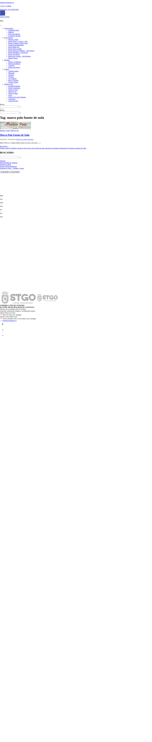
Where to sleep (13, 90)
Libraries (11, 75)
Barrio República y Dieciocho (18, 52)
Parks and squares (14, 34)
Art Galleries (12, 78)
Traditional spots (13, 30)
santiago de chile (80, 148)
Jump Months (5, 172)
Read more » (4, 146)
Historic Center (13, 39)
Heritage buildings (14, 64)
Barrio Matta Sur (13, 47)
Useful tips (11, 99)
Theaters (11, 77)
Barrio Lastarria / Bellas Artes (18, 43)
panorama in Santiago (52, 148)
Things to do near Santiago (17, 97)
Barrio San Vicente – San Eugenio (19, 56)
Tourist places (8, 28)
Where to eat (12, 91)
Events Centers (13, 82)
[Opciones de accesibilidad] (2, 12)
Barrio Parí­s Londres (15, 49)
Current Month (15, 172)
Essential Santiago (14, 86)
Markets (11, 32)
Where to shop (13, 93)
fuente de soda (22, 148)
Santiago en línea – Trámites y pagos (12, 168)
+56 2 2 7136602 (5, 6)
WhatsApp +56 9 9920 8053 (9, 9)
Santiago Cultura (5, 164)
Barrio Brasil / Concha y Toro (18, 41)
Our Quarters (8, 38)
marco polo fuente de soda (35, 148)
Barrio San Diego (14, 54)
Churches (11, 65)
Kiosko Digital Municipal (8, 166)
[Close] (1, 25)
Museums (11, 73)
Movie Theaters (13, 80)
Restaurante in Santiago (67, 148)
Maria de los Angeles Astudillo (25, 139)
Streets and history (14, 67)
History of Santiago (14, 62)
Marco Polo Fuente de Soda (14, 135)
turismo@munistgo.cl (7, 2)
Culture (6, 69)
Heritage (7, 60)
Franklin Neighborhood (16, 45)
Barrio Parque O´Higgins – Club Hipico (21, 51)
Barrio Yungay (13, 58)
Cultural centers (13, 71)
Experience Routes (14, 36)
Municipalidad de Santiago (8, 163)
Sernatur (2, 161)
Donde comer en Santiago (8, 148)
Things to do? (8, 84)
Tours (10, 95)
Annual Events (13, 101)
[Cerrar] (2, 324)
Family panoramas (14, 88)
